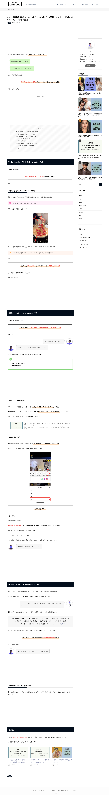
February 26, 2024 (59, 624)
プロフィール (90, 66)
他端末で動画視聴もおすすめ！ (26, 145)
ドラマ (81, 199)
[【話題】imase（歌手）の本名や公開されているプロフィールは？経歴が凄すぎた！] (62, 752)
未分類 (81, 212)
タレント (82, 195)
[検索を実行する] (100, 184)
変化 (81, 209)
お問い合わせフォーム (85, 237)
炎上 (81, 215)
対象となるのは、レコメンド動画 (26, 134)
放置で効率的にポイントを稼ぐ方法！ (26, 136)
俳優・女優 (83, 205)
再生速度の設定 (22, 141)
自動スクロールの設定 (24, 139)
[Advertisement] (40, 37)
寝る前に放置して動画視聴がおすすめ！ (27, 143)
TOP (81, 234)
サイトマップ (83, 240)
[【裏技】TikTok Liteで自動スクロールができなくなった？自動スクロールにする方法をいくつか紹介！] (18, 752)
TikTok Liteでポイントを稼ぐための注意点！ (28, 132)
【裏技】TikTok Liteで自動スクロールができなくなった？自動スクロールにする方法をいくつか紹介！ (47, 424)
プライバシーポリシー (85, 244)
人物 (81, 202)
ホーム (34, 790)
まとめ (17, 148)
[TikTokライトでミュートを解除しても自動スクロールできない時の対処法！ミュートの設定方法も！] (40, 752)
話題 (10, 22)
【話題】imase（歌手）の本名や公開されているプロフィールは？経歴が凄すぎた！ (62, 760)
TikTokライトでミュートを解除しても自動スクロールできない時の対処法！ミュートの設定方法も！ (40, 760)
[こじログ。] (15, 4)
